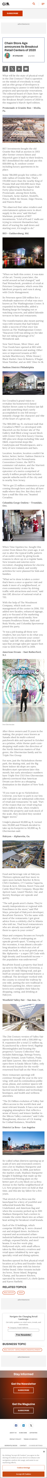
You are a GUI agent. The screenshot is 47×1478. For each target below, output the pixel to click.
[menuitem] (5, 69)
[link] (5, 69)
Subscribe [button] (23, 1390)
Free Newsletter (23, 1335)
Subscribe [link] (23, 1433)
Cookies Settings (35, 1445)
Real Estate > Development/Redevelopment (22, 1350)
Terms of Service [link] (30, 1439)
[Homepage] (6, 4)
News (21, 1293)
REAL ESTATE (9, 1293)
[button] (43, 4)
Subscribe (12, 13)
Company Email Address (18, 1328)
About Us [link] (13, 1433)
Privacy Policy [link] (15, 1439)
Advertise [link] (33, 1433)
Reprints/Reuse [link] (11, 1445)
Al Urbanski (18, 56)
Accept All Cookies (23, 1474)
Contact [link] (23, 1445)
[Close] (44, 1451)
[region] (23, 1463)
